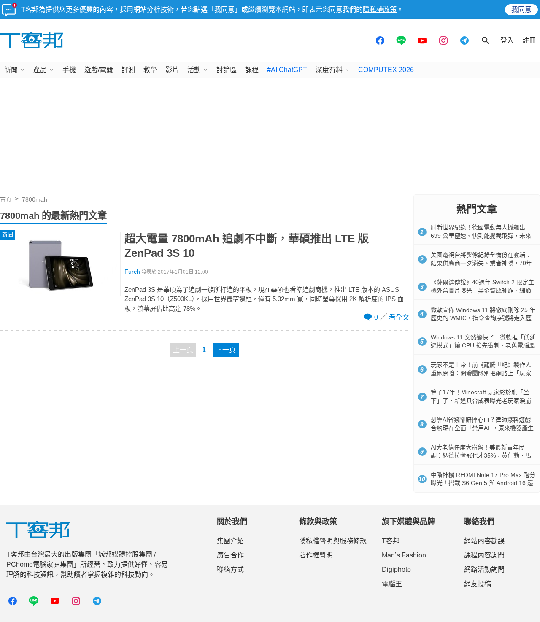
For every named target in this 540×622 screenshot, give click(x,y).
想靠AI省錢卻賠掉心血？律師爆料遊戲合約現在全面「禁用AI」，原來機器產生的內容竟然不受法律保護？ (482, 427)
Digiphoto (396, 569)
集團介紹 (230, 540)
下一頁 (226, 349)
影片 (172, 69)
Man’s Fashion (404, 555)
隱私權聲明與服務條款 (333, 540)
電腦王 (392, 583)
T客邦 (391, 540)
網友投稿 (477, 583)
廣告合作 (230, 555)
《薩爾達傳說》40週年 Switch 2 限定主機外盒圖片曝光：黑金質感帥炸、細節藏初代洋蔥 (482, 290)
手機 (69, 69)
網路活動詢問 (484, 569)
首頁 (6, 199)
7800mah (34, 199)
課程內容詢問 (484, 555)
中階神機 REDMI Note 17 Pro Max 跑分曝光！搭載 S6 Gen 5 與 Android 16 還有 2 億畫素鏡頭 (483, 483)
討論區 (226, 69)
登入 (507, 40)
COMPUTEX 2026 (386, 69)
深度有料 (329, 69)
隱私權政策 (380, 9)
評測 (128, 69)
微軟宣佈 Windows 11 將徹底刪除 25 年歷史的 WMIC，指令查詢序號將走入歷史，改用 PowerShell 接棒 (483, 318)
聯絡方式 (230, 569)
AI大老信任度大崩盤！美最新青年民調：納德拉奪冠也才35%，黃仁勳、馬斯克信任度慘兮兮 (481, 455)
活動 (194, 69)
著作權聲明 (316, 555)
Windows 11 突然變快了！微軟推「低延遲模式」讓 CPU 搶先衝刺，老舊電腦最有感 (483, 345)
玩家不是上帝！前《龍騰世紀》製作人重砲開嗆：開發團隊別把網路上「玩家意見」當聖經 (481, 373)
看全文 (399, 317)
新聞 (11, 69)
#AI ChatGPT (287, 69)
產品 (40, 69)
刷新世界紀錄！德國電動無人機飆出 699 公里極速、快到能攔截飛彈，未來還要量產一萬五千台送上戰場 (481, 235)
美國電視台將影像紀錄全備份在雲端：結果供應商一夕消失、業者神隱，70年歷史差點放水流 (481, 263)
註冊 (529, 40)
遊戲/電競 (98, 69)
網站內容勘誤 (484, 540)
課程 (252, 69)
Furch (132, 272)
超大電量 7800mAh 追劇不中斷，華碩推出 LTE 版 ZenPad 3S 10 (246, 245)
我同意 (521, 9)
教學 (150, 69)
